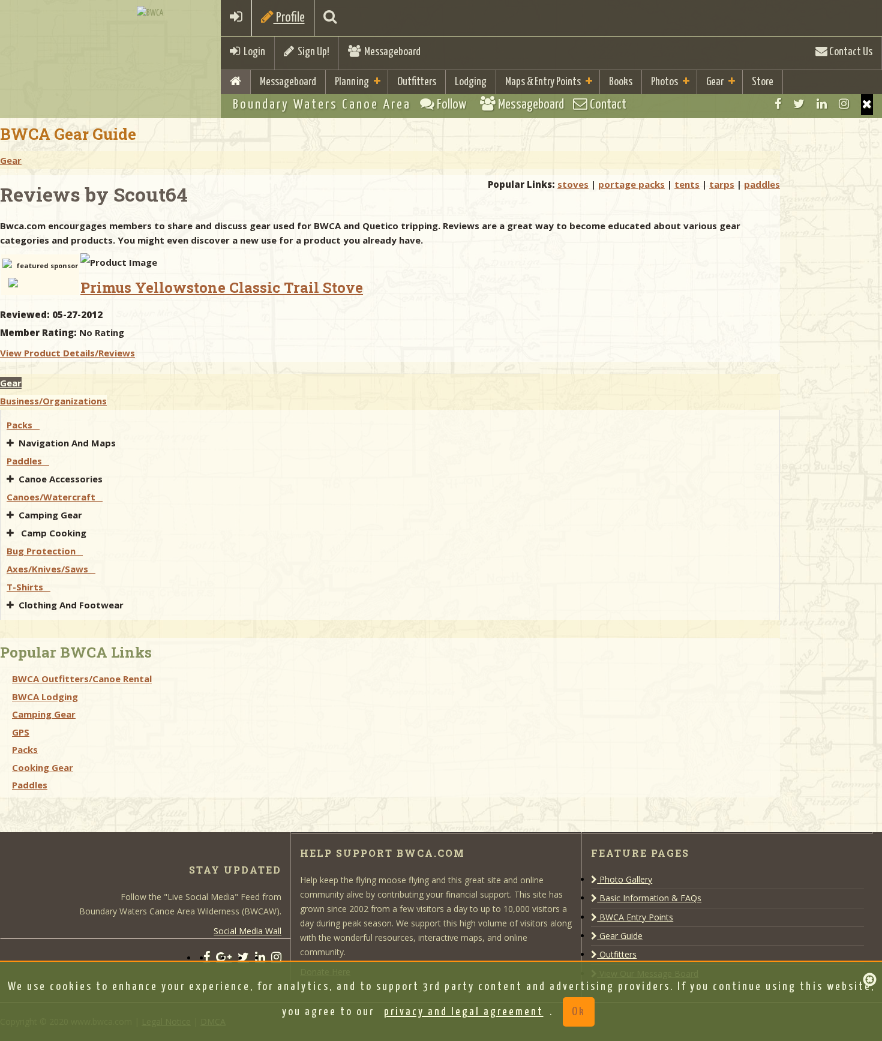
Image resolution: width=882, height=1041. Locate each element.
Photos (664, 82)
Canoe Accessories (62, 479)
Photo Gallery (624, 879)
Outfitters (416, 82)
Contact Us (849, 52)
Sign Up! (311, 52)
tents (687, 184)
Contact (606, 105)
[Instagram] (844, 104)
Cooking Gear (42, 767)
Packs (23, 425)
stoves (573, 184)
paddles (762, 184)
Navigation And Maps (68, 443)
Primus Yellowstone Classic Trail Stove (221, 287)
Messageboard (391, 52)
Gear (715, 82)
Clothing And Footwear (72, 605)
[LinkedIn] (822, 104)
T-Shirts (28, 587)
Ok (579, 1012)
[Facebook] (778, 104)
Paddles (28, 461)
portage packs (631, 184)
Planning (352, 82)
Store (762, 82)
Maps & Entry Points (543, 82)
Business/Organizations (53, 401)
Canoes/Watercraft (55, 497)
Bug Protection (45, 551)
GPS (20, 732)
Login (252, 52)
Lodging (471, 82)
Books (620, 82)
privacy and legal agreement (464, 1012)
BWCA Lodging (45, 697)
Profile (289, 18)
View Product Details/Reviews (67, 353)
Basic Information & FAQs (649, 898)
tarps (721, 184)
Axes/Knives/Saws (51, 569)
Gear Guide (620, 935)
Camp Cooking (54, 533)
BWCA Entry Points (635, 917)
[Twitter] (799, 104)
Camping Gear (51, 515)
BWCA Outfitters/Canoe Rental (82, 679)
